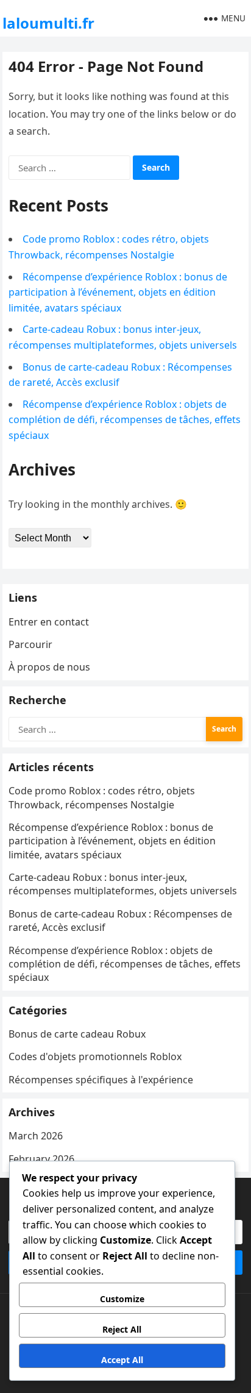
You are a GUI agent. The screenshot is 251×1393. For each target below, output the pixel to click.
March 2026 (36, 1135)
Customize (122, 1299)
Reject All (121, 1329)
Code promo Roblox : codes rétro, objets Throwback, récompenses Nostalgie (102, 797)
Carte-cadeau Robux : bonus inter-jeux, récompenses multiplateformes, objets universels (123, 884)
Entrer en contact (49, 622)
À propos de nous (49, 667)
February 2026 (41, 1159)
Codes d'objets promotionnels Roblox (95, 1056)
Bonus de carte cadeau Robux (77, 1034)
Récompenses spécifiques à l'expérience (101, 1079)
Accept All (122, 1360)
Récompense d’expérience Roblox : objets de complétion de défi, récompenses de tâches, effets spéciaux (125, 419)
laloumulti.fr (48, 23)
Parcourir (30, 644)
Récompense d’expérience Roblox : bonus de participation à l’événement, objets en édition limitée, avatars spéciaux (118, 292)
